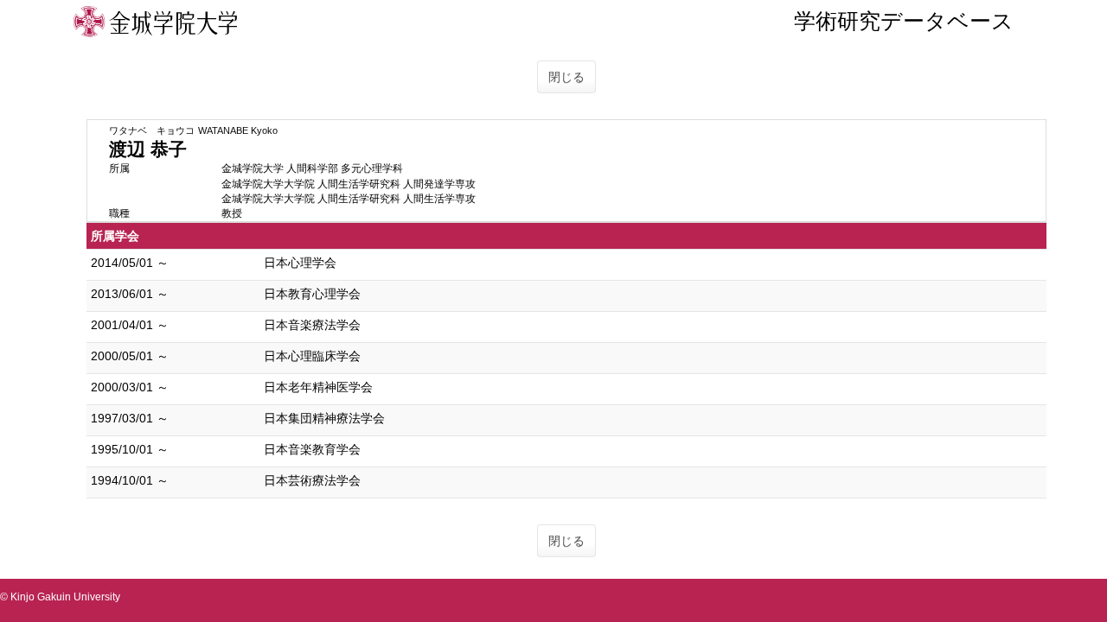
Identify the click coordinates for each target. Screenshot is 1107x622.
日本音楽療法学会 (312, 325)
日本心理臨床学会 (312, 356)
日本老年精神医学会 (318, 387)
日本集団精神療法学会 (324, 418)
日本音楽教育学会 (312, 449)
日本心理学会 (300, 263)
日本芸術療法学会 (312, 480)
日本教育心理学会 (312, 294)
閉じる (566, 77)
